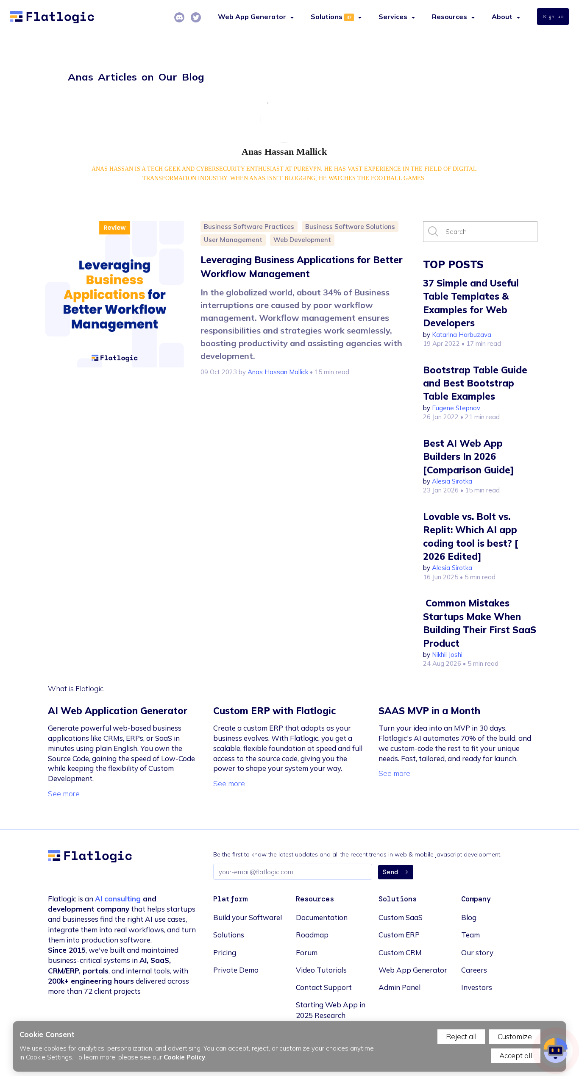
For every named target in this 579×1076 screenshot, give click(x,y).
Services (393, 16)
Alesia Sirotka (452, 481)
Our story (477, 952)
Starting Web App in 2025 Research (330, 1009)
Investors (476, 987)
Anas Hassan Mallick (278, 372)
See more (64, 793)
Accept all (515, 1055)
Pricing (224, 952)
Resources (449, 16)
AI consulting (118, 898)
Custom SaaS (401, 917)
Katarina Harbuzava (461, 335)
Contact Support (324, 987)
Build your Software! (247, 917)
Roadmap (312, 934)
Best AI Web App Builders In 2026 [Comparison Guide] (468, 456)
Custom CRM (400, 952)
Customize (515, 1036)
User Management (233, 240)
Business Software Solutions (350, 226)
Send (390, 872)
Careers (474, 969)
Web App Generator (413, 969)
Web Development (302, 240)
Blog (468, 917)
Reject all (461, 1036)
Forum (306, 952)
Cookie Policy (184, 1057)
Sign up (553, 16)
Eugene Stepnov (456, 408)
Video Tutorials (321, 969)
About (502, 16)
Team (470, 934)
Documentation (322, 917)
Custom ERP (399, 934)
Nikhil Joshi (447, 655)
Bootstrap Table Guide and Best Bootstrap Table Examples (475, 383)
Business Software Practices (249, 226)
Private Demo (236, 969)
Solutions (326, 16)
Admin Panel (399, 987)
